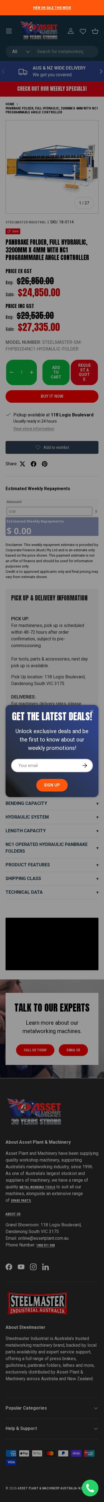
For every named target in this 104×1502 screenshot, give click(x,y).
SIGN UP (52, 785)
